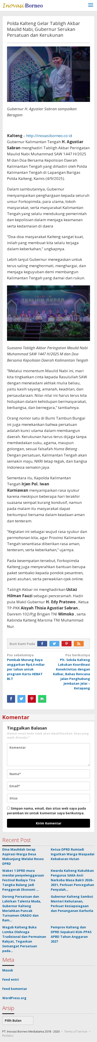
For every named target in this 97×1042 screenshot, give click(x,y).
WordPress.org (14, 998)
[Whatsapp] (42, 699)
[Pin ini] (32, 699)
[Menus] (91, 5)
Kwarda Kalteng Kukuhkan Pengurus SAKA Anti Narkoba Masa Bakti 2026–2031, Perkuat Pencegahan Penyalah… (72, 880)
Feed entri (10, 979)
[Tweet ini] (21, 699)
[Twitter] (55, 644)
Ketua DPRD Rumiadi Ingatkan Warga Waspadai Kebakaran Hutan (72, 854)
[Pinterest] (68, 644)
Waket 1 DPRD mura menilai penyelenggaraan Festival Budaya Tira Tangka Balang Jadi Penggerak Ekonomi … (23, 880)
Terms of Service (75, 1031)
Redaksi (7, 1035)
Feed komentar (14, 989)
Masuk (7, 970)
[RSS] (80, 644)
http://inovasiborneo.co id (49, 135)
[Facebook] (43, 644)
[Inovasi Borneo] (22, 5)
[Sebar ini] (11, 699)
